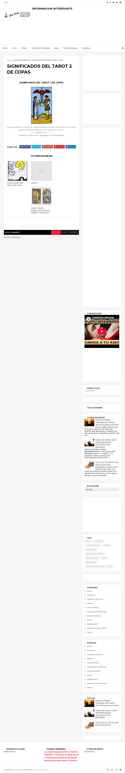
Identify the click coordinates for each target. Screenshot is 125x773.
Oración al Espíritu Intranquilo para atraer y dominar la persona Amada (106, 422)
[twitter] (113, 2)
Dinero (24, 48)
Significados (91, 562)
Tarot (110, 566)
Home (5, 48)
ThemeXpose (16, 770)
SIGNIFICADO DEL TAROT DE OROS (15, 184)
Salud (56, 48)
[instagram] (120, 2)
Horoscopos (91, 549)
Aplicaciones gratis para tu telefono (61, 760)
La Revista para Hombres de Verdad (60, 758)
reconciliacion (92, 558)
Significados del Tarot (21, 60)
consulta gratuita (93, 545)
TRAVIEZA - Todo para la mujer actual (61, 755)
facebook (74, 232)
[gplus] (117, 2)
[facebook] (110, 2)
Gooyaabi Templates (40, 770)
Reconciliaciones (70, 48)
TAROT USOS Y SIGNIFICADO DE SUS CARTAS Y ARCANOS (40, 210)
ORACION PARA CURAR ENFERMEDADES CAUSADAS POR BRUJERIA (106, 443)
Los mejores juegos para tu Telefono (61, 752)
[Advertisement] (76, 27)
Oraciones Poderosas (41, 48)
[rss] (107, 2)
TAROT (34, 183)
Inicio (6, 2)
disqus (64, 232)
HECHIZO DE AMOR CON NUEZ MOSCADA (106, 463)
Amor (14, 48)
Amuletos (86, 48)
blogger (55, 232)
